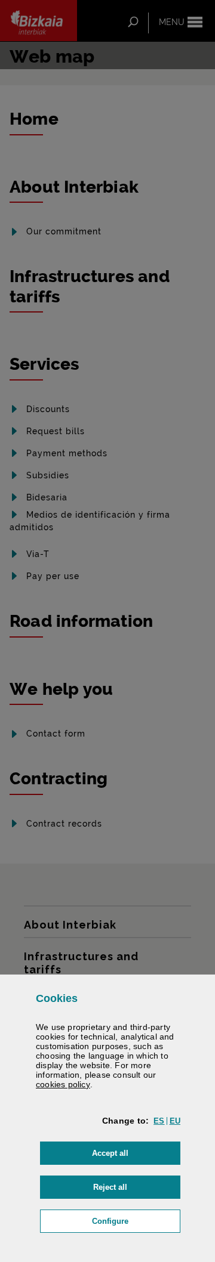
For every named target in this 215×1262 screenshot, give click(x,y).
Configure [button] (136, 1221)
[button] (158, 1121)
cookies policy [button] (63, 1084)
